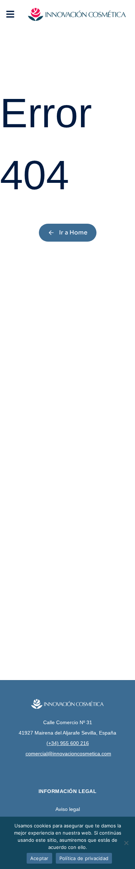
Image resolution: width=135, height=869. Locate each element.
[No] (126, 842)
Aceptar (39, 858)
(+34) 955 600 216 (67, 743)
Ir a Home (73, 232)
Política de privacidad (84, 858)
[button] (10, 14)
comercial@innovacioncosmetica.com (68, 753)
